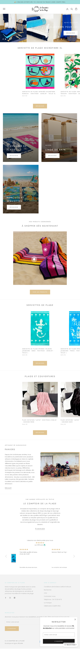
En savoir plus (40, 529)
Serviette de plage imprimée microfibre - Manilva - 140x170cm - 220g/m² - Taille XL (39, 93)
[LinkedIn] (14, 598)
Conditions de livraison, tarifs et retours (57, 587)
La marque (48, 603)
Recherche (47, 590)
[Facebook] (5, 598)
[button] (6, 556)
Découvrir (70, 33)
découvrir (40, 106)
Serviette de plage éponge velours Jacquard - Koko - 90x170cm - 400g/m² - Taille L (38, 351)
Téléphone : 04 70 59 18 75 (53, 599)
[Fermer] (75, 619)
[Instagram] (10, 598)
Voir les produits (40, 292)
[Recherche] (72, 9)
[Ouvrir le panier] (76, 9)
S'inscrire (59, 641)
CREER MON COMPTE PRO (52, 606)
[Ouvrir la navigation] (4, 9)
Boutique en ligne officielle (14, 643)
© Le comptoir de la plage (15, 641)
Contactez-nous (49, 596)
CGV (45, 593)
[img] (40, 543)
